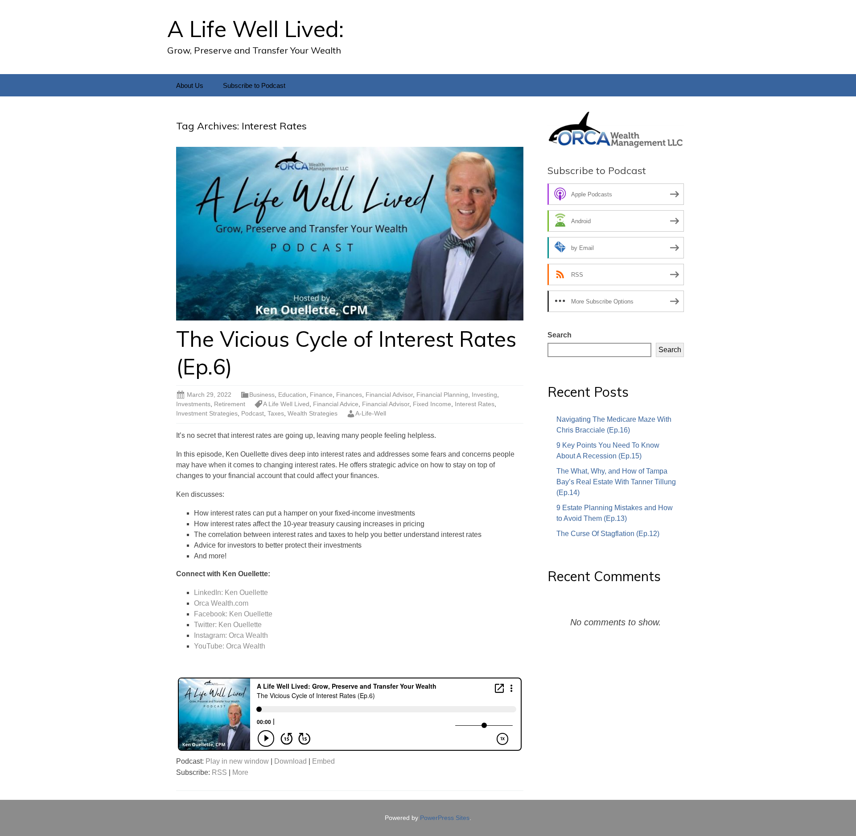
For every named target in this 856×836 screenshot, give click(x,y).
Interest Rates (474, 404)
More (240, 772)
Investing (484, 394)
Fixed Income (432, 404)
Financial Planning (442, 394)
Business (262, 394)
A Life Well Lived (286, 404)
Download (290, 761)
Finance (321, 394)
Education (292, 394)
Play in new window (237, 761)
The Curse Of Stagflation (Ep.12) (607, 533)
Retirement (229, 404)
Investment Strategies (207, 413)
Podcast (252, 413)
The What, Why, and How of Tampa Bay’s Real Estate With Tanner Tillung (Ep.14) (616, 481)
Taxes (276, 413)
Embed (323, 761)
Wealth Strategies (312, 413)
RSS (219, 772)
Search (559, 335)
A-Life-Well (370, 413)
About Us (189, 85)
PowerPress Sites (444, 817)
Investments (193, 404)
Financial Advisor (389, 394)
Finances (349, 394)
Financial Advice (335, 404)
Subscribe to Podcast (254, 85)
